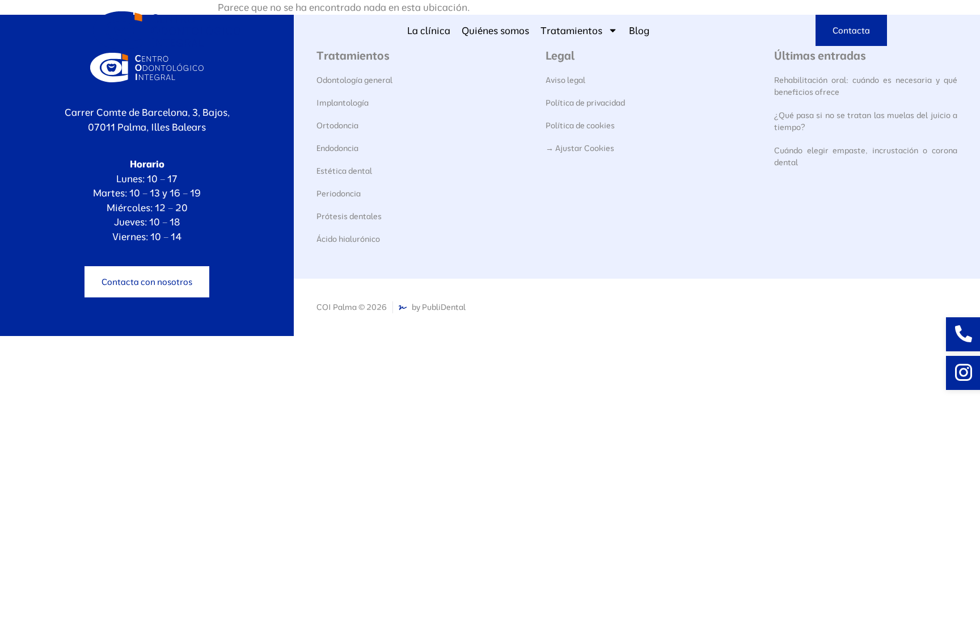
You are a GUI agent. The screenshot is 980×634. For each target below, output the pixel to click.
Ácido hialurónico (348, 239)
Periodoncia (338, 193)
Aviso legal (565, 80)
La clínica (428, 30)
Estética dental (344, 171)
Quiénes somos (495, 30)
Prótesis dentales (349, 216)
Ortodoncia (337, 125)
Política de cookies (580, 125)
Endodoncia (337, 148)
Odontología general (354, 80)
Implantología (342, 103)
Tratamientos (571, 30)
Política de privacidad (585, 103)
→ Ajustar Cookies (580, 148)
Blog (639, 30)
